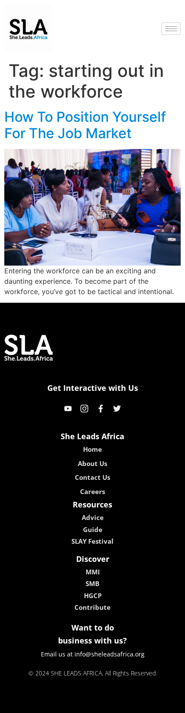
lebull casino (69, 703)
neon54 (153, 703)
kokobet (33, 703)
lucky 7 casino (115, 703)
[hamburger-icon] (171, 28)
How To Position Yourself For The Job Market (85, 125)
